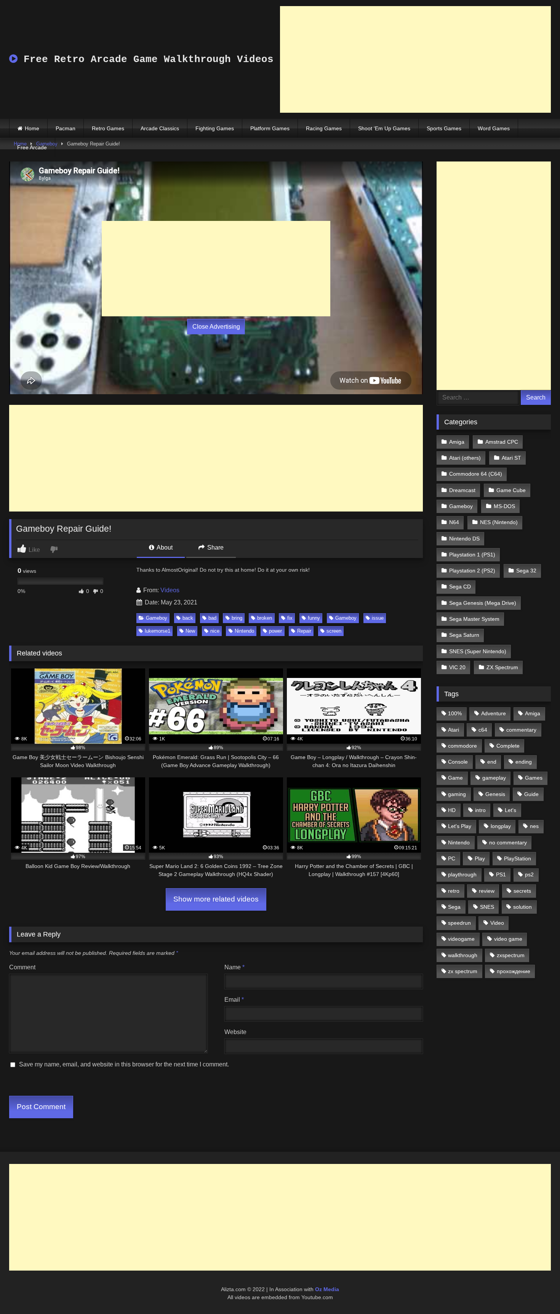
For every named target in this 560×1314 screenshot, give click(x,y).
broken (264, 618)
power (275, 631)
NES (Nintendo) (499, 522)
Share (215, 547)
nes (534, 826)
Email (234, 999)
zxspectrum (511, 955)
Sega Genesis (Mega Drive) (482, 603)
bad (212, 618)
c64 (482, 730)
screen (333, 631)
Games (533, 778)
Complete (508, 746)
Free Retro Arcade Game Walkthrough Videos (146, 59)
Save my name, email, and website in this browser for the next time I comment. (124, 1064)
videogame (461, 939)
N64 (454, 522)
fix (290, 618)
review (486, 891)
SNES (487, 907)
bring (237, 618)
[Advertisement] (415, 59)
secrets (522, 891)
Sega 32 (526, 570)
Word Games (494, 128)
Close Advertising (216, 326)
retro (453, 891)
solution (522, 907)
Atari (453, 730)
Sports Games (444, 128)
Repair (304, 631)
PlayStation (517, 858)
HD (452, 810)
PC (451, 858)
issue (378, 618)
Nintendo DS (464, 539)
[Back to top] (536, 1291)
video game (508, 939)
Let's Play (459, 826)
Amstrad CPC (501, 442)
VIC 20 (457, 667)
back (187, 618)
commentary (521, 730)
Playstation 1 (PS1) (472, 554)
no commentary (508, 842)
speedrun (459, 923)
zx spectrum (462, 971)
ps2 (529, 874)
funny (314, 618)
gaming (457, 794)
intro (480, 810)
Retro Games (108, 128)
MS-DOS (504, 506)
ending (523, 762)
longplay (501, 826)
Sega (454, 907)
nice (214, 631)
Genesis (495, 794)
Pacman (65, 128)
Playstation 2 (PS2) (472, 570)
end (491, 762)
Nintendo (244, 631)
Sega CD (460, 586)
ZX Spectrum (502, 667)
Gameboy (156, 618)
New (190, 631)
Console (458, 762)
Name (234, 967)
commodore (462, 746)
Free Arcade (32, 147)
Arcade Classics (160, 128)
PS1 (501, 874)
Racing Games (324, 128)
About (164, 547)
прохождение (513, 971)
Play (480, 858)
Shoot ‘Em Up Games (384, 128)
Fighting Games (214, 128)
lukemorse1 (157, 631)
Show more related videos (216, 899)
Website (235, 1032)
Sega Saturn (464, 635)
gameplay (494, 778)
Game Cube (511, 490)
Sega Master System (474, 619)
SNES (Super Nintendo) (477, 651)
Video (497, 923)
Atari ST (511, 458)
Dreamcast (462, 490)
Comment (22, 967)
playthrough (462, 874)
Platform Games (270, 128)
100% (455, 713)
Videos (169, 590)
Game (455, 778)
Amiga (456, 442)
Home (32, 128)
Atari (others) (465, 458)
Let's (510, 810)
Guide (531, 794)
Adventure (493, 713)
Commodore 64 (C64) (475, 474)
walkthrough (462, 955)
